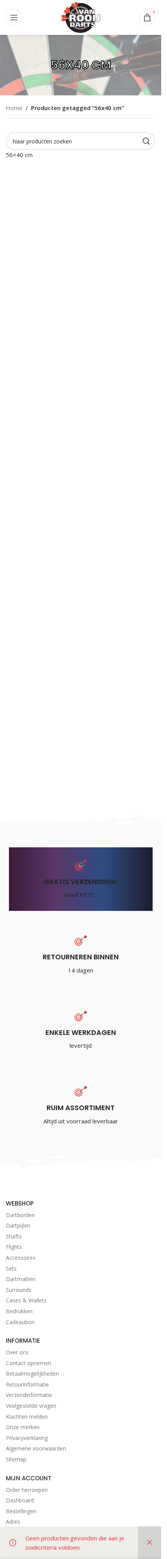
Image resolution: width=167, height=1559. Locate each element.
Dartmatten (20, 1279)
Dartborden (20, 1215)
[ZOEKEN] (146, 141)
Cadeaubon (20, 1322)
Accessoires (21, 1257)
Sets (11, 1268)
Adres (13, 1521)
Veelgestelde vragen (31, 1405)
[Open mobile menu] (14, 17)
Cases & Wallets (26, 1300)
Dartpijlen (18, 1225)
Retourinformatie (27, 1384)
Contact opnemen (28, 1363)
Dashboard (20, 1500)
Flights (14, 1246)
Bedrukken (19, 1311)
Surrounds (18, 1289)
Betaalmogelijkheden (32, 1373)
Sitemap (16, 1459)
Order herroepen (27, 1489)
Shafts (14, 1236)
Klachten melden (27, 1416)
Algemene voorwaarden (36, 1448)
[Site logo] (80, 17)
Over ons (17, 1352)
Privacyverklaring (27, 1438)
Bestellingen (21, 1511)
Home (14, 108)
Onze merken (23, 1427)
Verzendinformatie (29, 1395)
